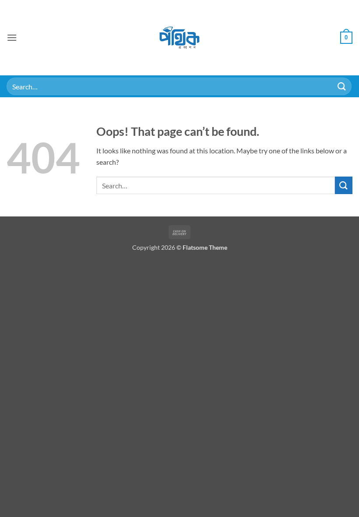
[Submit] (342, 86)
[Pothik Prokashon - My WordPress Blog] (179, 38)
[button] (12, 37)
